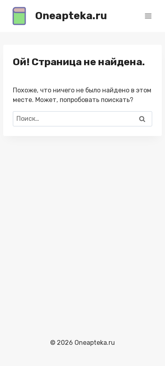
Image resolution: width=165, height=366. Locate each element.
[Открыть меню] (148, 16)
